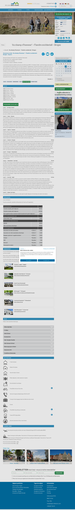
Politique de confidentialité (49, 248)
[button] (22, 249)
